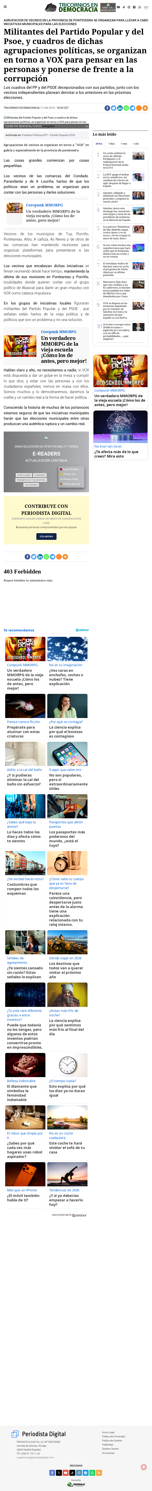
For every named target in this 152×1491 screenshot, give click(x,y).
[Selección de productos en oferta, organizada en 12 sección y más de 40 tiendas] (46, 438)
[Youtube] (118, 7)
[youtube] (66, 1473)
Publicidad (107, 1445)
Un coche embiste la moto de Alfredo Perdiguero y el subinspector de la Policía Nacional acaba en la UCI (115, 160)
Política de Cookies (112, 1441)
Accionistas (108, 1453)
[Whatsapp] (126, 108)
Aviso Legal (108, 1432)
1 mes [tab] (124, 143)
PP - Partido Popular (56, 135)
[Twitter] (113, 108)
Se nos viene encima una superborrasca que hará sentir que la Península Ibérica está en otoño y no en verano (117, 250)
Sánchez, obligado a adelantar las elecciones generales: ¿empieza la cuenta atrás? (116, 197)
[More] (145, 108)
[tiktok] (72, 1473)
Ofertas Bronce (71, 484)
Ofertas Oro (69, 474)
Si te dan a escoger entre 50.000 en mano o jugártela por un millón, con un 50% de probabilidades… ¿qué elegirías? (116, 332)
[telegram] (86, 1473)
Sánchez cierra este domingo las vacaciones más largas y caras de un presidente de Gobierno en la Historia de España (116, 214)
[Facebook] (108, 7)
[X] (113, 7)
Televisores (31, 484)
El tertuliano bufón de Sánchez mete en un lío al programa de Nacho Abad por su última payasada (116, 269)
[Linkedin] (120, 108)
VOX (72, 135)
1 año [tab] (136, 143)
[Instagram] (129, 7)
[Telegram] (134, 7)
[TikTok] (124, 7)
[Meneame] (139, 108)
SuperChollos (70, 469)
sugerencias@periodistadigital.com (35, 1457)
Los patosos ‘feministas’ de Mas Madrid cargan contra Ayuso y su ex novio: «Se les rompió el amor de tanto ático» (116, 232)
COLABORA (46, 536)
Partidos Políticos (32, 135)
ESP (146, 7)
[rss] (99, 1473)
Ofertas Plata (70, 479)
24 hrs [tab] (99, 143)
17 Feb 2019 (47, 108)
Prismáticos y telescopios (31, 480)
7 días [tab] (111, 143)
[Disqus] (46, 1273)
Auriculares (24, 475)
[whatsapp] (139, 7)
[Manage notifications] (144, 1467)
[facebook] (52, 1473)
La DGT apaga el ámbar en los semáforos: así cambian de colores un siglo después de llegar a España (116, 180)
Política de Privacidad (113, 1436)
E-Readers (39, 475)
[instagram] (79, 1473)
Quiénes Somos (110, 1449)
